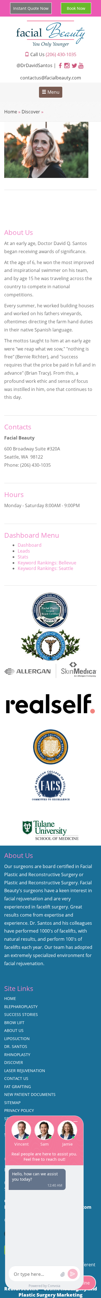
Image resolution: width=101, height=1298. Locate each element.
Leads (24, 551)
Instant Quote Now (31, 8)
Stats (23, 557)
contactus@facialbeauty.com (50, 78)
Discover (31, 112)
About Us (14, 1030)
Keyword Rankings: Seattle (45, 568)
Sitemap (12, 1102)
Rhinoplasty (17, 1054)
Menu (52, 92)
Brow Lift (14, 1022)
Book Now (76, 8)
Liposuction (17, 1038)
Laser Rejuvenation (24, 1070)
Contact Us (16, 1078)
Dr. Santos (15, 1046)
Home (10, 112)
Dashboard (30, 545)
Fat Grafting (17, 1086)
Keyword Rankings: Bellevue (47, 563)
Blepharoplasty (21, 1006)
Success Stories (21, 1014)
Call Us (52, 54)
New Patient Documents (30, 1094)
